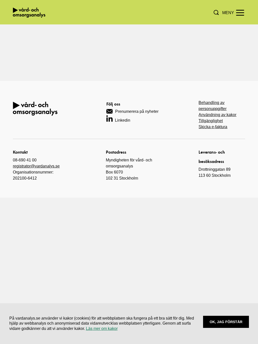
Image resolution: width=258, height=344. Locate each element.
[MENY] (240, 12)
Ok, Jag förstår (226, 322)
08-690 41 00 (25, 160)
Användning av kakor (217, 115)
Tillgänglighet (211, 121)
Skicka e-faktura (213, 127)
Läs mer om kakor (102, 328)
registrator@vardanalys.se (36, 166)
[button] (216, 12)
